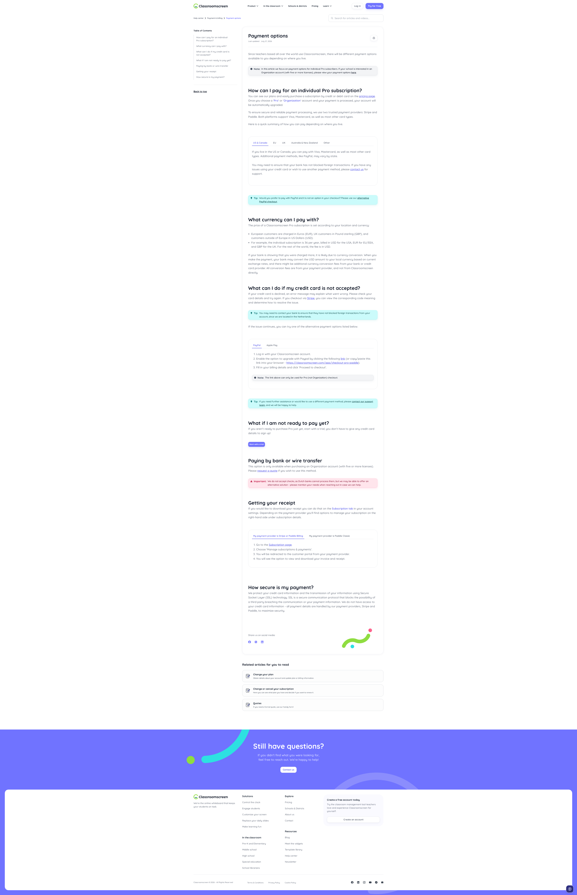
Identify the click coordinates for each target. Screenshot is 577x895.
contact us (357, 169)
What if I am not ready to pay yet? (213, 60)
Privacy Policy (274, 882)
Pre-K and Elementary (254, 843)
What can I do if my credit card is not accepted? (212, 53)
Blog (287, 837)
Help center (291, 855)
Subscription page (280, 544)
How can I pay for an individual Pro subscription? (211, 39)
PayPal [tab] (257, 345)
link (343, 358)
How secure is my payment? (210, 77)
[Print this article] (373, 38)
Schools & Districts (294, 808)
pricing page (367, 96)
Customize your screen (254, 814)
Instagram (364, 882)
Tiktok (376, 882)
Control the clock (251, 802)
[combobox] (355, 18)
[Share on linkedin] (262, 642)
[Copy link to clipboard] (365, 91)
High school (248, 855)
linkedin (358, 882)
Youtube (370, 882)
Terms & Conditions (255, 882)
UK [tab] (283, 142)
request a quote (267, 470)
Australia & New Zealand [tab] (304, 142)
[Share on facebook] (249, 642)
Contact (289, 820)
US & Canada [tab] (260, 142)
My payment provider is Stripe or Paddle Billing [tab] (278, 535)
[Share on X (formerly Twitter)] (256, 642)
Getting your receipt (206, 71)
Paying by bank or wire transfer (212, 66)
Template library (293, 849)
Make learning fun (251, 826)
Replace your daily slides (255, 820)
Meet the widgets (294, 843)
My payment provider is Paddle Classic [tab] (329, 535)
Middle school (249, 849)
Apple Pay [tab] (272, 345)
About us (289, 814)
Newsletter (290, 861)
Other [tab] (327, 142)
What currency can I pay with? (211, 46)
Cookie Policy (290, 882)
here (353, 72)
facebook (352, 882)
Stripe (310, 298)
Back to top (200, 91)
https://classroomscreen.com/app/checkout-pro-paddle (322, 362)
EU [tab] (274, 142)
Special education (251, 861)
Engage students (251, 808)
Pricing (288, 802)
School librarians (251, 867)
